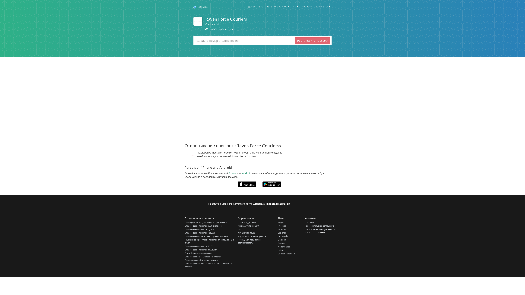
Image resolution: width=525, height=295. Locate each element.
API (239, 229)
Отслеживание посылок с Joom (199, 229)
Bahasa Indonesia (286, 253)
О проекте (309, 222)
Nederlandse (284, 246)
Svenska (282, 243)
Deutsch (282, 239)
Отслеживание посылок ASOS (199, 246)
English (281, 222)
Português (283, 236)
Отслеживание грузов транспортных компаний (206, 236)
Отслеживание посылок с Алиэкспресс (203, 226)
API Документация (246, 232)
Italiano (281, 250)
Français (282, 229)
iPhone (232, 173)
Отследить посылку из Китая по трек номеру (206, 222)
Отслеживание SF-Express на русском (203, 256)
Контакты (307, 7)
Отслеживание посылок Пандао (200, 232)
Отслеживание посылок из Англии (201, 249)
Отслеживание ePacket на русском (201, 260)
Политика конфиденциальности (320, 229)
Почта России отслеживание (198, 253)
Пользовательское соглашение (319, 226)
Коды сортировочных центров (252, 236)
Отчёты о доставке (247, 222)
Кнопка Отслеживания (248, 226)
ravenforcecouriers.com (221, 29)
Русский (282, 226)
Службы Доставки (279, 7)
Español (282, 232)
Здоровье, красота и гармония (271, 203)
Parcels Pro (256, 7)
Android (246, 173)
